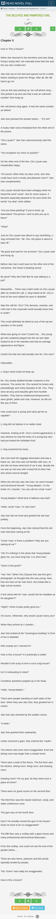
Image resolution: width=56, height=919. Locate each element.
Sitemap (31, 916)
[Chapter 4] (20, 29)
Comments (38, 908)
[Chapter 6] (36, 29)
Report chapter (21, 908)
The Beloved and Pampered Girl (28, 15)
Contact (20, 916)
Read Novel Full (18, 3)
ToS (25, 916)
